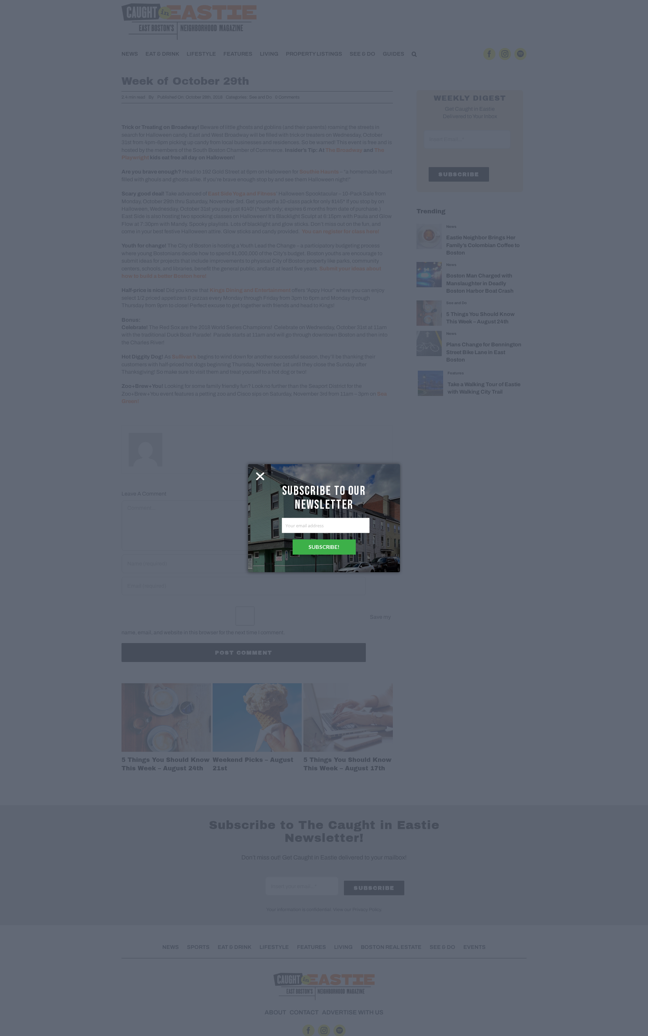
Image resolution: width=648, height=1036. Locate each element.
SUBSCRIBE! (324, 546)
